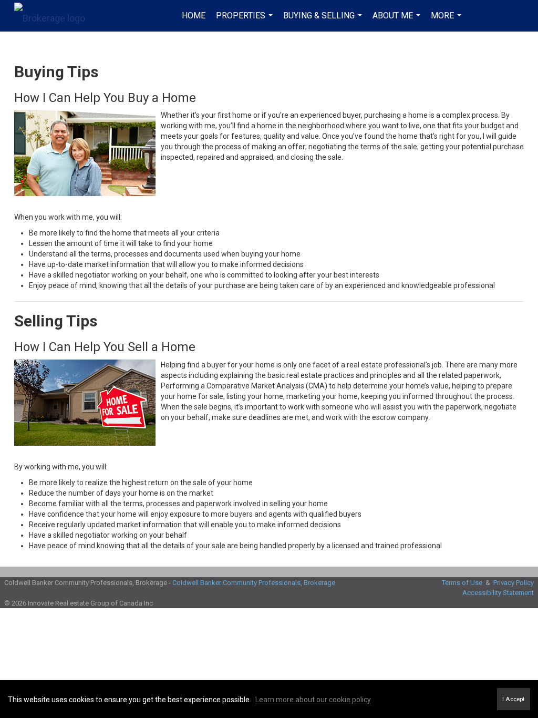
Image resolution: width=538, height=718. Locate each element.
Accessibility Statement (498, 593)
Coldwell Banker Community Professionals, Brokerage (253, 583)
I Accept (513, 699)
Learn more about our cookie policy (313, 699)
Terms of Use (462, 583)
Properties (245, 21)
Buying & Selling (324, 21)
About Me (398, 21)
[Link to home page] (55, 16)
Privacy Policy (513, 583)
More (447, 21)
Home (193, 15)
